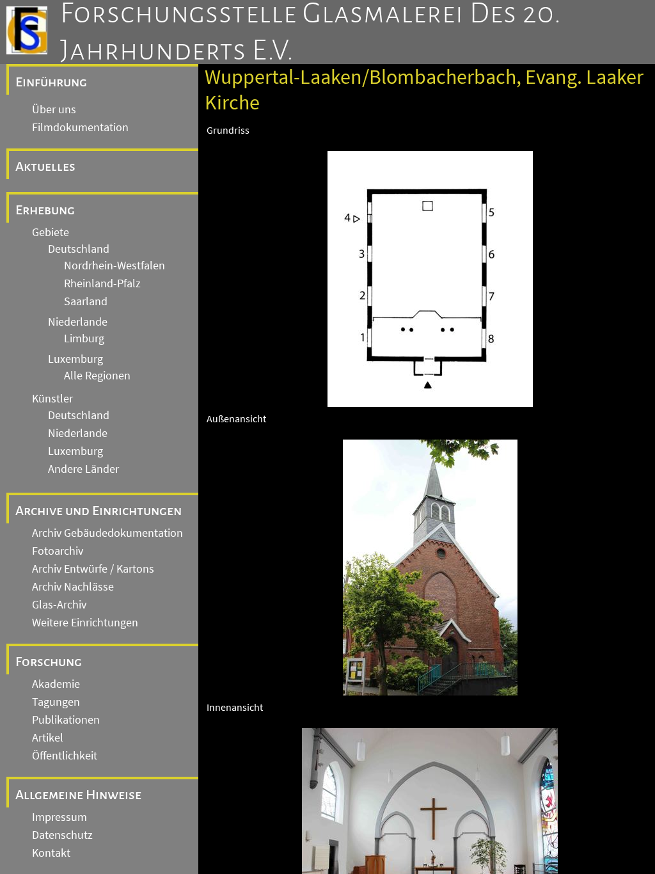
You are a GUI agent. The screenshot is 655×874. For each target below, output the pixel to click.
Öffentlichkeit (64, 756)
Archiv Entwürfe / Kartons (93, 569)
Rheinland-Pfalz (102, 283)
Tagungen (56, 702)
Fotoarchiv (57, 551)
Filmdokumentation (80, 127)
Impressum (59, 817)
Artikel (47, 738)
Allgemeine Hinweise (78, 795)
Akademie (56, 684)
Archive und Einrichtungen (98, 511)
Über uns (54, 109)
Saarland (85, 301)
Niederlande (77, 322)
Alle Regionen (97, 376)
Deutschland (78, 249)
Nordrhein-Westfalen (114, 265)
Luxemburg (75, 359)
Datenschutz (62, 835)
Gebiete (50, 232)
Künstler (52, 399)
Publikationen (66, 720)
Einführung (51, 82)
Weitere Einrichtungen (85, 623)
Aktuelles (45, 166)
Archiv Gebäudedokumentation (107, 533)
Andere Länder (83, 469)
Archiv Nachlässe (73, 587)
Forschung (48, 662)
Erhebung (45, 210)
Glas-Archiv (59, 605)
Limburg (84, 338)
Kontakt (51, 853)
